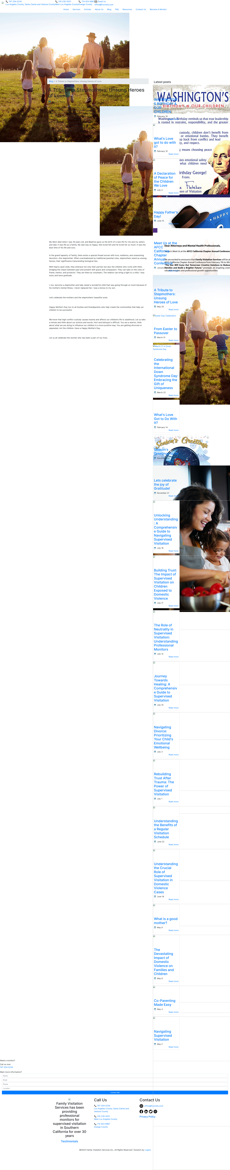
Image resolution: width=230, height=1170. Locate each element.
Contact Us (141, 9)
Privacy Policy (147, 1116)
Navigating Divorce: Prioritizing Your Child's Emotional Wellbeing (163, 737)
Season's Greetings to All (166, 452)
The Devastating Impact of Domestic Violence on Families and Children (164, 962)
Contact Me (115, 1092)
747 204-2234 (6, 1067)
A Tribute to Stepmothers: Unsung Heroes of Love (166, 296)
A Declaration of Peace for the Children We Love (164, 179)
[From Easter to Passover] (164, 315)
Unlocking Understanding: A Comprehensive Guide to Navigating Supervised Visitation (166, 529)
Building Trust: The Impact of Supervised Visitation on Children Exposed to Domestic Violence (165, 584)
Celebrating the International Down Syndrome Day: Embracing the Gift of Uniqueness (166, 374)
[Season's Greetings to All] (181, 463)
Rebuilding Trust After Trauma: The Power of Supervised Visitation (164, 784)
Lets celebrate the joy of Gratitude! (165, 484)
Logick (148, 1150)
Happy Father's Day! (166, 214)
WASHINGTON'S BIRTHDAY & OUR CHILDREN (166, 106)
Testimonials (69, 1141)
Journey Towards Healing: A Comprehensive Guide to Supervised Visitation (165, 688)
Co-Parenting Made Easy (164, 1003)
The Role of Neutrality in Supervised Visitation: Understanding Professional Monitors (166, 637)
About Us (99, 9)
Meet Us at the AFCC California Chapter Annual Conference (165, 253)
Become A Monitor (158, 9)
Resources (127, 9)
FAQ (117, 9)
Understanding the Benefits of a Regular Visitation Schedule (166, 829)
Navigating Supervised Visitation (163, 1035)
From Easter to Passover (165, 331)
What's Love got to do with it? (165, 143)
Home (66, 9)
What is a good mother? (166, 921)
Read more (173, 119)
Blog (109, 9)
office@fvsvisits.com (153, 1106)
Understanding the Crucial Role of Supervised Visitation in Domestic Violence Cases (166, 878)
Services (76, 9)
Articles (87, 9)
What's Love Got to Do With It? (165, 419)
